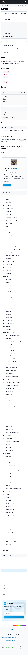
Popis (6, 24)
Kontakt (22, 630)
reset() (4, 79)
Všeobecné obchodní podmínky (9, 637)
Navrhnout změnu (23, 5)
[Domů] (2, 5)
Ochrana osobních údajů (10, 640)
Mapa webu (4, 632)
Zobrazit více (13, 40)
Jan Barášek (14, 13)
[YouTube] (11, 651)
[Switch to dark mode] (3, 651)
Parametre (7, 33)
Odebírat (13, 617)
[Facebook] (8, 651)
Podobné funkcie (9, 27)
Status (3, 634)
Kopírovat (23, 92)
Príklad (6, 30)
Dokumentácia (8, 5)
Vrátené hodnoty (9, 36)
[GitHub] (5, 651)
